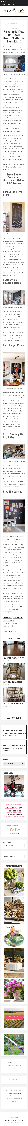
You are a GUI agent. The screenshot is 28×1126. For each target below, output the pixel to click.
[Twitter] (2, 1)
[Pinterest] (6, 1)
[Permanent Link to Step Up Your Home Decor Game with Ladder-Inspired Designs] (14, 701)
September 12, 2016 (13, 23)
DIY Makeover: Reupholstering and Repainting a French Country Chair (12, 682)
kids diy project (8, 626)
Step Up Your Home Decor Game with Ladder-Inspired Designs (13, 704)
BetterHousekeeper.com (14, 807)
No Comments (13, 28)
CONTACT (21, 1120)
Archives (7, 842)
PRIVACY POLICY (7, 1120)
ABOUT (15, 1120)
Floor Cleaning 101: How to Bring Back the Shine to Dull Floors (13, 658)
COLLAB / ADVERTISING (14, 1123)
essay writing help (9, 107)
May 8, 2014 (6, 660)
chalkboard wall (18, 617)
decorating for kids (9, 620)
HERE (17, 833)
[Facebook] (4, 1)
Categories (14, 854)
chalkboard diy (7, 617)
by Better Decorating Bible (13, 26)
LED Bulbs (11, 1063)
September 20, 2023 (7, 706)
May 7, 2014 (6, 684)
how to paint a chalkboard (11, 623)
